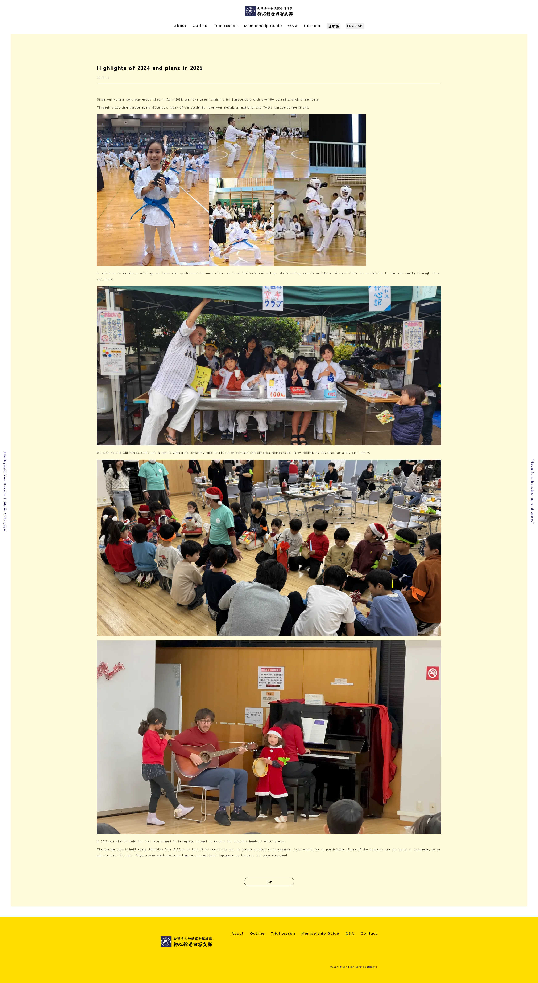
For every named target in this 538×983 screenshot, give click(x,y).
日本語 (333, 26)
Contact (312, 26)
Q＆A (293, 26)
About (180, 26)
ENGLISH (355, 25)
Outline (200, 26)
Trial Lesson (226, 26)
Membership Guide (263, 26)
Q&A (349, 933)
